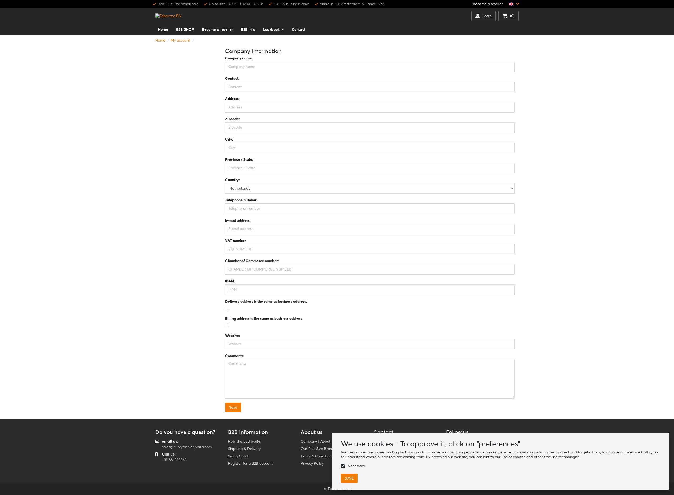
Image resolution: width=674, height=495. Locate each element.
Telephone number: (241, 200)
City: (229, 139)
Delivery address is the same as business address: (266, 301)
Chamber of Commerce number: (252, 260)
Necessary (356, 465)
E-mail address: (238, 220)
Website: (232, 335)
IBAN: (230, 281)
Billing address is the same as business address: (264, 318)
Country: (232, 179)
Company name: (239, 58)
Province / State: (239, 159)
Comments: (234, 355)
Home (160, 40)
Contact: (232, 78)
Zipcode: (232, 119)
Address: (232, 98)
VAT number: (236, 240)
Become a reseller (488, 4)
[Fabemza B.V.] (168, 15)
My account (180, 40)
